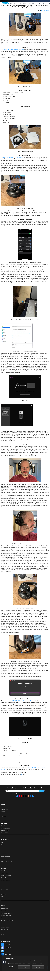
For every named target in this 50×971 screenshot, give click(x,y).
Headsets (3, 813)
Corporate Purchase (5, 880)
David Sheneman (45, 10)
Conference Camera (5, 806)
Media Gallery (5, 839)
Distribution (3, 932)
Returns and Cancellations (6, 892)
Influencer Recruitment (6, 875)
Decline (38, 967)
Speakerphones (4, 809)
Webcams (3, 811)
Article (2, 844)
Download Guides (5, 899)
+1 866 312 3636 (4, 858)
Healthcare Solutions (5, 828)
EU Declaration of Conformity (7, 920)
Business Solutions (5, 832)
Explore (3, 868)
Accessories (3, 816)
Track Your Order (4, 889)
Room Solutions (4, 825)
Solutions (4, 823)
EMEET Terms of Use (27, 793)
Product (4, 804)
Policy (3, 905)
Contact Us (4, 854)
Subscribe (42, 790)
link (22, 774)
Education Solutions (5, 830)
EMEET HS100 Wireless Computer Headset (14, 49)
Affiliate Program (4, 873)
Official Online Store (5, 929)
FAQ (2, 896)
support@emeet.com (5, 856)
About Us (3, 870)
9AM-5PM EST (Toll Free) (6, 861)
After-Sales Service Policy (6, 913)
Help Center (5, 887)
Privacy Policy (39, 963)
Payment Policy (4, 910)
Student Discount (4, 877)
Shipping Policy (4, 908)
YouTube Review (4, 847)
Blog (2, 842)
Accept (24, 967)
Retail (2, 934)
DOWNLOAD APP (5, 941)
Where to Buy (5, 927)
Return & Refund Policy (6, 915)
